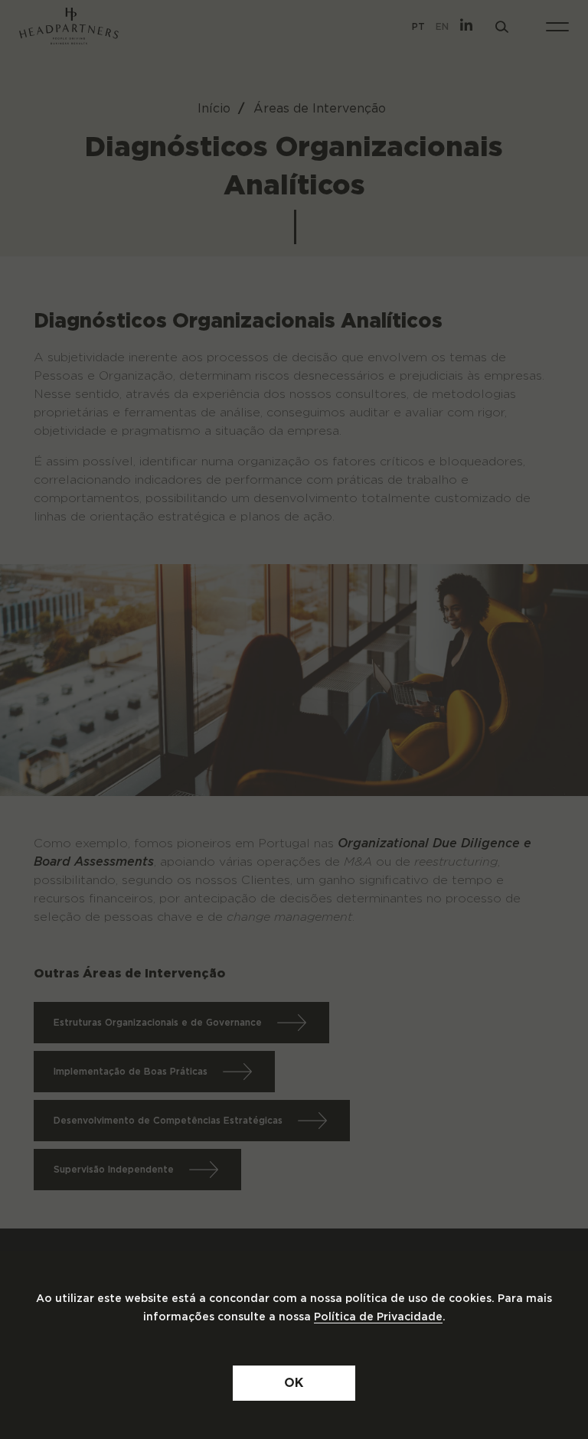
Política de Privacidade (378, 1317)
